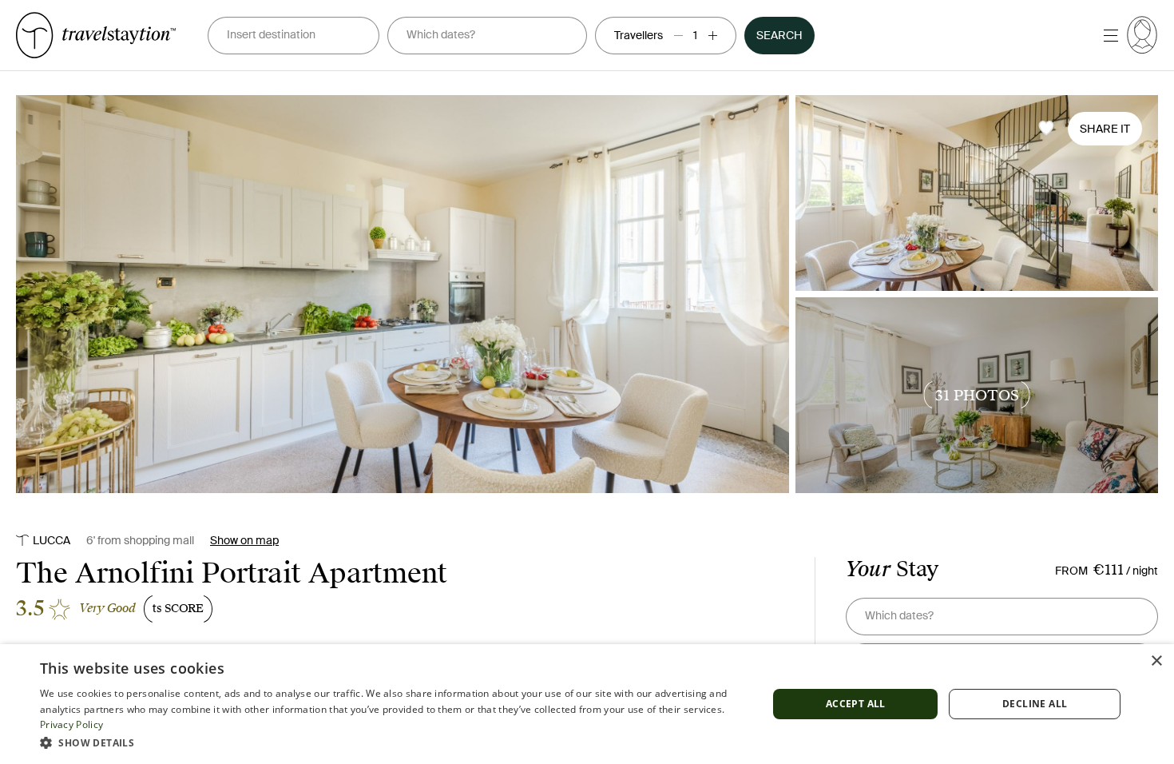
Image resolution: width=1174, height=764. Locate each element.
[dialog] (587, 704)
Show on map (244, 540)
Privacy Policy (71, 724)
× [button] (1156, 661)
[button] (393, 742)
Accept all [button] (856, 703)
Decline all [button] (1034, 703)
